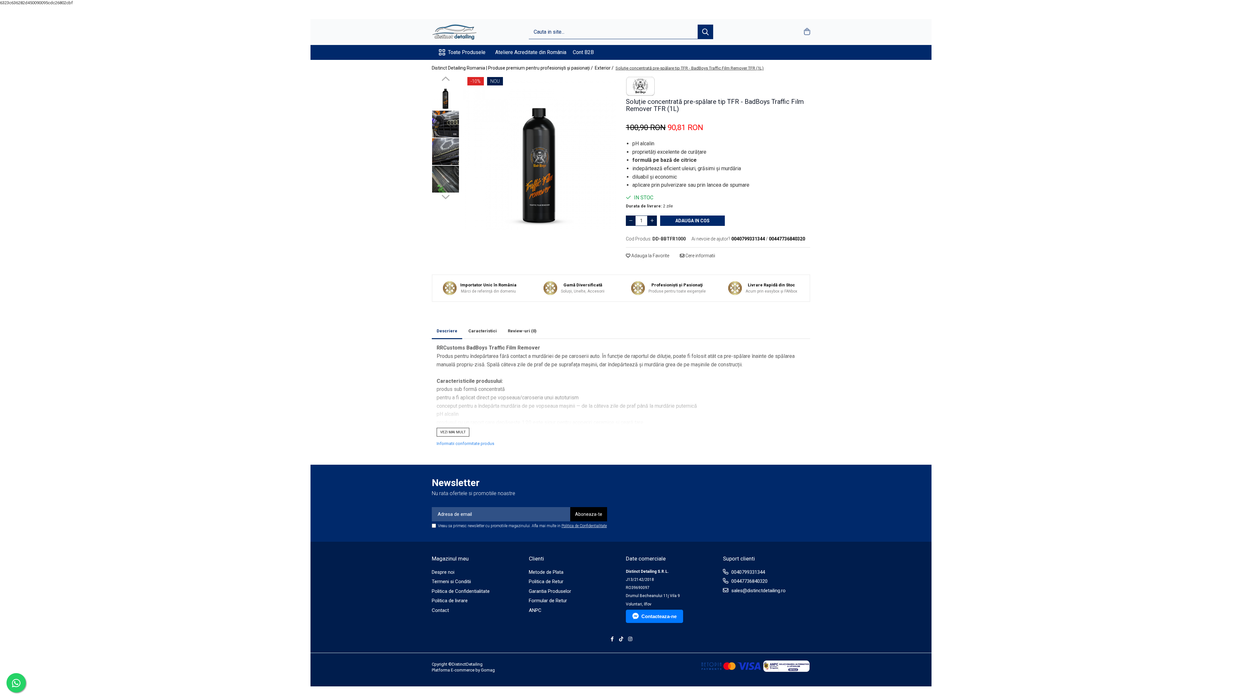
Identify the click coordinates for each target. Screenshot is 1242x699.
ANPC (535, 610)
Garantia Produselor (550, 591)
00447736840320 (749, 581)
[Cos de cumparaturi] (806, 32)
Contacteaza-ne (659, 616)
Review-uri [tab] (522, 330)
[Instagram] (630, 639)
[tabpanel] (539, 153)
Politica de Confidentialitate (584, 526)
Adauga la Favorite (649, 255)
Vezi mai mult (453, 432)
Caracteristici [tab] (482, 330)
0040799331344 (747, 572)
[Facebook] (612, 639)
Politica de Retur (546, 581)
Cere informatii (699, 255)
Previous (445, 79)
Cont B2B (583, 52)
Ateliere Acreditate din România (530, 52)
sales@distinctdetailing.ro (758, 591)
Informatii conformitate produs (465, 443)
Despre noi (443, 572)
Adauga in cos (692, 220)
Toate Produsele (466, 52)
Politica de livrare (450, 601)
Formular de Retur (548, 601)
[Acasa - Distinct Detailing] (464, 32)
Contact (440, 610)
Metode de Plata (546, 572)
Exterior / (605, 68)
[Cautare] (705, 32)
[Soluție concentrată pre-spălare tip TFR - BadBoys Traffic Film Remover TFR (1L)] (539, 153)
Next (445, 196)
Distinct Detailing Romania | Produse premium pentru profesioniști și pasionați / (513, 68)
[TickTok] (621, 639)
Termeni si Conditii (451, 581)
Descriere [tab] (447, 330)
